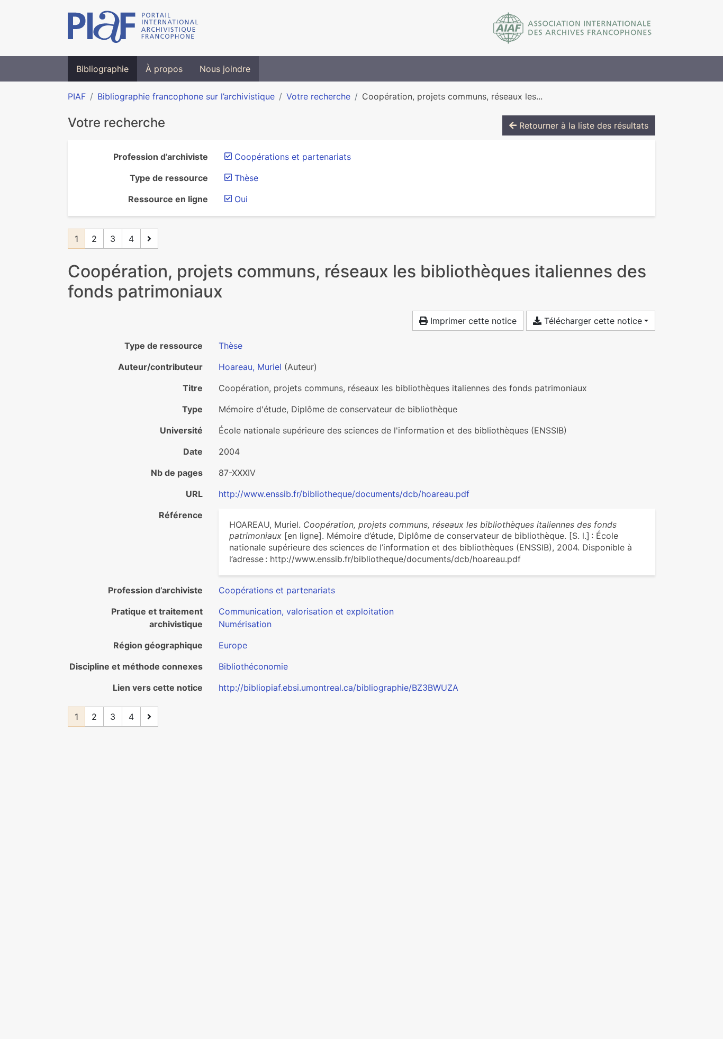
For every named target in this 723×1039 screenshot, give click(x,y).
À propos (164, 69)
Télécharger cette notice (591, 320)
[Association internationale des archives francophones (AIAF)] (572, 28)
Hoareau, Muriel (250, 367)
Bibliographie (102, 69)
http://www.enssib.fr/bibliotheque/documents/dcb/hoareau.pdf (344, 494)
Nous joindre (225, 69)
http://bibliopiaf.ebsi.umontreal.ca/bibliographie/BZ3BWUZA (338, 687)
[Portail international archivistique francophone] (133, 28)
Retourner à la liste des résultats (582, 125)
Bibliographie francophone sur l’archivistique (186, 96)
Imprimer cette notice (472, 320)
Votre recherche (318, 96)
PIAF (77, 96)
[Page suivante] (149, 239)
